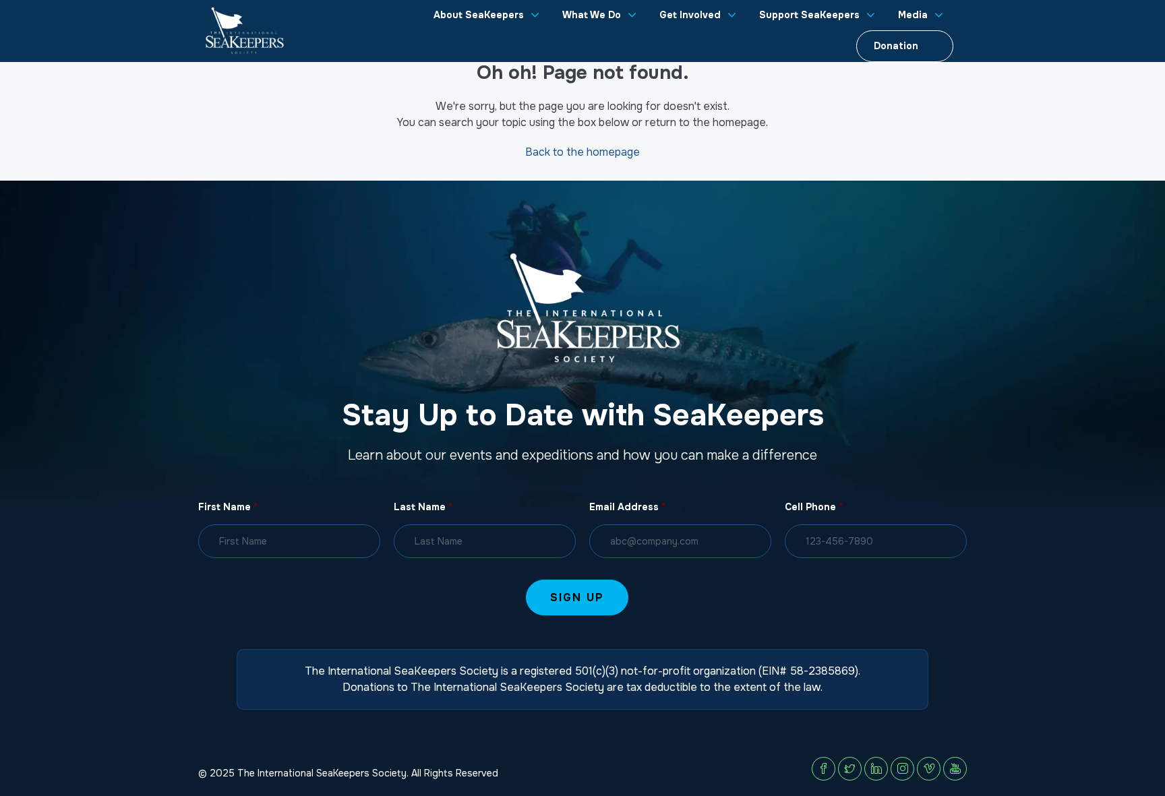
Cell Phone (814, 507)
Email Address (627, 507)
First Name (228, 507)
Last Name (423, 507)
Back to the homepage (582, 152)
